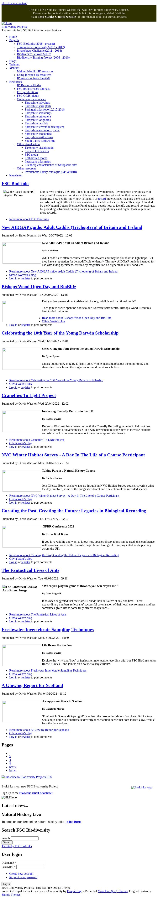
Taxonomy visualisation (39, 147)
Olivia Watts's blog (53, 321)
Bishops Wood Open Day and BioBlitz (39, 286)
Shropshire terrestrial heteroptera (44, 126)
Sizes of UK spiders (37, 151)
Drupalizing (74, 891)
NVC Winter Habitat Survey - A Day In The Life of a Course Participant (73, 454)
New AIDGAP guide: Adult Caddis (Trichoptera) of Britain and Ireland (72, 227)
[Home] (7, 23)
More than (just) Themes (113, 891)
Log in (13, 278)
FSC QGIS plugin (28, 95)
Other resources (26, 168)
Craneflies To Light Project (29, 395)
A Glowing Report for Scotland (32, 685)
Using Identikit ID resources (34, 74)
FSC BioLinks (15, 183)
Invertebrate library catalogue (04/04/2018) (51, 172)
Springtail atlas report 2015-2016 (45, 109)
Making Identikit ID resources (35, 71)
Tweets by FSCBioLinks (17, 846)
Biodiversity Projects (14, 26)
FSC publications (27, 92)
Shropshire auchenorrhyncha (42, 130)
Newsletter (15, 175)
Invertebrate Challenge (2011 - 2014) (39, 50)
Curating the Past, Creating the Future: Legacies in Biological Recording (74, 510)
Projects (14, 40)
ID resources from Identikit (33, 78)
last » (12, 770)
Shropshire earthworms (39, 137)
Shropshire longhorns (38, 120)
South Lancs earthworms (40, 140)
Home (13, 36)
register (25, 278)
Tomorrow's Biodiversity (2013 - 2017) (41, 47)
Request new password (23, 877)
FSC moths (31, 154)
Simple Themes (11, 894)
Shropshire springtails (38, 106)
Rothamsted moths (36, 158)
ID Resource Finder (29, 85)
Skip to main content (14, 3)
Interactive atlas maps (38, 161)
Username (9, 862)
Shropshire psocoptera (38, 133)
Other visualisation (28, 144)
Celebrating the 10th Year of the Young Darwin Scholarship (60, 332)
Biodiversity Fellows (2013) (34, 54)
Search (6, 838)
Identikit (14, 68)
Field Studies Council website (57, 16)
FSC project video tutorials (33, 88)
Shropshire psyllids (36, 123)
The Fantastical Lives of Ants (30, 570)
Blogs (12, 61)
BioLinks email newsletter (36, 793)
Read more (29, 219)
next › (12, 767)
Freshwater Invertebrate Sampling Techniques (48, 629)
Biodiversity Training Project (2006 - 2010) (43, 57)
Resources (15, 81)
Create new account (21, 873)
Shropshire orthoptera (38, 116)
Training (14, 64)
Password (9, 866)
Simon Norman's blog (22, 275)
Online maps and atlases (31, 99)
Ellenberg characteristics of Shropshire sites (51, 165)
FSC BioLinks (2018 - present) (36, 43)
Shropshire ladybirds (37, 102)
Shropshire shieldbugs (38, 113)
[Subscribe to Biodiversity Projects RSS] (27, 777)
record (102, 198)
